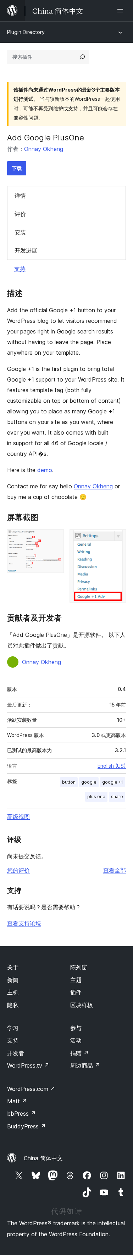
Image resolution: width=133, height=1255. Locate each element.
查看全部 (114, 870)
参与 (76, 1028)
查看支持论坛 (24, 923)
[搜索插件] (82, 57)
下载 (17, 168)
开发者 (15, 1053)
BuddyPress (26, 1126)
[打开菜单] (121, 10)
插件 (76, 992)
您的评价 (18, 870)
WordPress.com (31, 1088)
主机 (12, 992)
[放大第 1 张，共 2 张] (54, 538)
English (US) (112, 766)
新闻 (12, 979)
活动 (76, 1040)
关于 (12, 967)
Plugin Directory (26, 32)
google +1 (112, 782)
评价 (20, 213)
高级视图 (18, 816)
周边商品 (85, 1065)
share (117, 796)
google (88, 782)
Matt (17, 1101)
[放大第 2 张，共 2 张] (116, 538)
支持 (20, 268)
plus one (96, 796)
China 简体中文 (43, 1158)
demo (44, 469)
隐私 (12, 1005)
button (69, 782)
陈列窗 (78, 967)
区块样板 (81, 1005)
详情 (20, 195)
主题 (76, 979)
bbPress (21, 1113)
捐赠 (79, 1053)
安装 (20, 232)
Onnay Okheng (43, 148)
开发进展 (26, 250)
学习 (12, 1028)
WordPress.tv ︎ (28, 1065)
